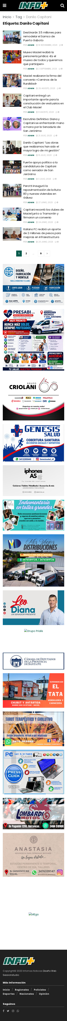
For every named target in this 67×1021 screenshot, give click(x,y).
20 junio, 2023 (45, 241)
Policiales (40, 989)
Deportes (9, 993)
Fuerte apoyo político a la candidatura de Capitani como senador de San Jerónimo (40, 168)
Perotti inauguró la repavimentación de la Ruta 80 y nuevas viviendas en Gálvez (41, 192)
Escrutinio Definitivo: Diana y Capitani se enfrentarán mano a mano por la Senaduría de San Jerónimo (43, 125)
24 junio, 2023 (45, 222)
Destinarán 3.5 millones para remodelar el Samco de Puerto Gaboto (42, 36)
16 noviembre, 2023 (47, 45)
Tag (18, 17)
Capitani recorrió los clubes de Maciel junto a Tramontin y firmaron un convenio (43, 213)
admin (31, 45)
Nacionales (27, 993)
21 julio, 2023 (45, 135)
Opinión (44, 993)
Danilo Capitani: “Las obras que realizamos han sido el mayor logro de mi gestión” (41, 146)
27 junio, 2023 (45, 202)
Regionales (22, 989)
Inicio (7, 17)
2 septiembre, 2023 (47, 68)
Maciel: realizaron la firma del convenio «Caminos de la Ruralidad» (42, 80)
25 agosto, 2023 (46, 88)
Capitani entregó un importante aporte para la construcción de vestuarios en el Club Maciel (43, 101)
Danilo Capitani (38, 17)
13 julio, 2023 (45, 155)
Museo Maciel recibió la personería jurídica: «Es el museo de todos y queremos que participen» (43, 58)
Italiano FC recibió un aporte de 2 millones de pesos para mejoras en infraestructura (42, 233)
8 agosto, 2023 (46, 112)
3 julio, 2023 (44, 179)
